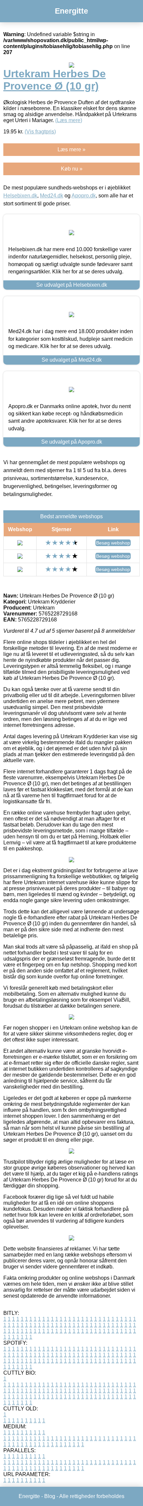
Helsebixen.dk (20, 195)
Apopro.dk (84, 195)
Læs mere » (71, 149)
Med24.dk (51, 195)
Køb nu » (71, 169)
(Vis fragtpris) (40, 131)
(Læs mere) (68, 120)
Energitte (71, 11)
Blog (49, 1496)
